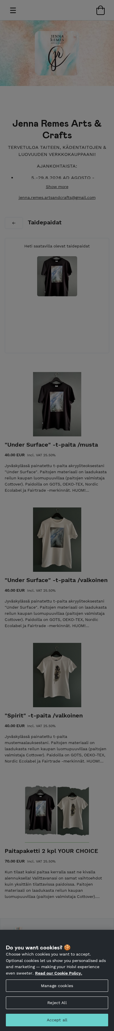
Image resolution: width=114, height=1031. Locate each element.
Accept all (57, 1020)
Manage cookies (57, 985)
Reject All (56, 1002)
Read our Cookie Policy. (58, 973)
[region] (57, 980)
